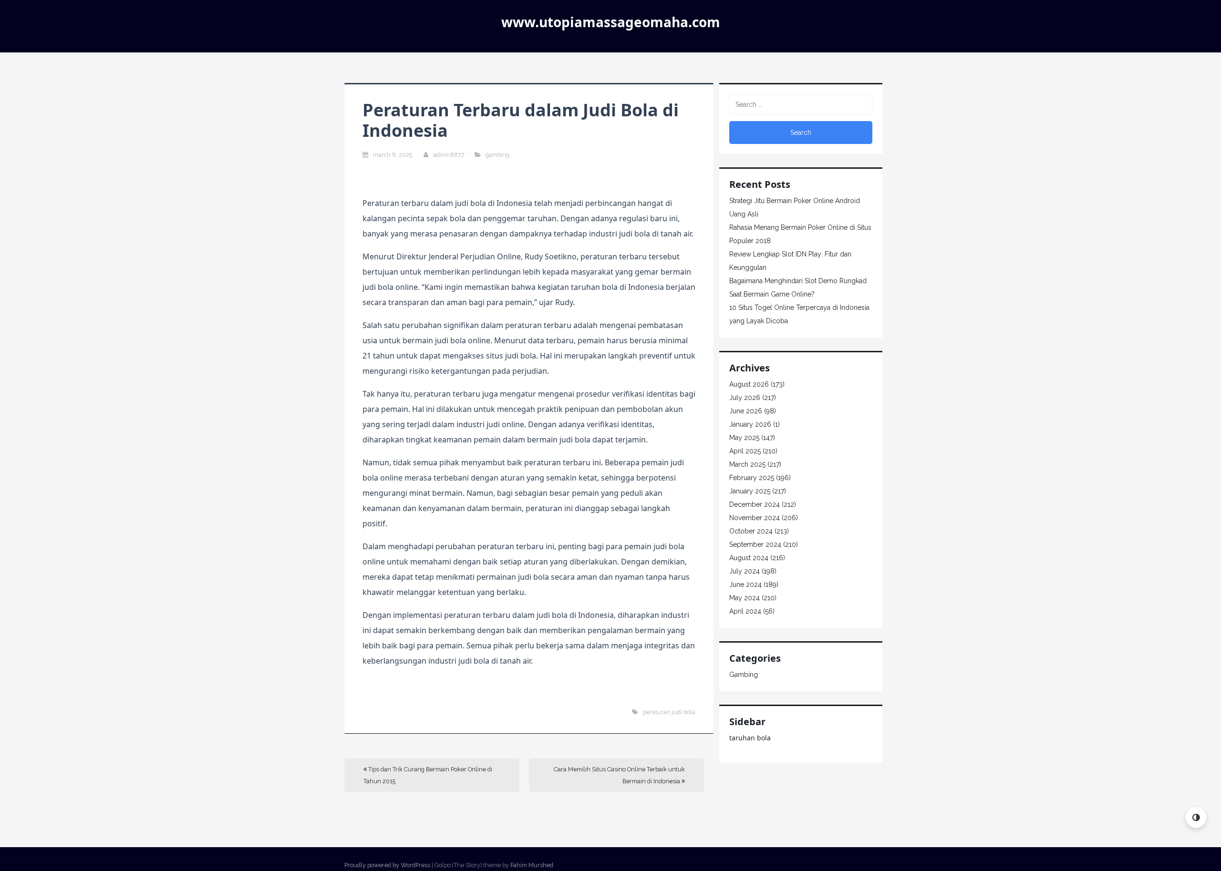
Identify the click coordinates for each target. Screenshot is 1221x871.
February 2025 (751, 478)
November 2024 (754, 518)
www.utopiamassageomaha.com (610, 22)
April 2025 (745, 451)
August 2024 (748, 558)
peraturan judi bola (669, 712)
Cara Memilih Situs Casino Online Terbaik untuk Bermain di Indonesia (619, 775)
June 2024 (745, 584)
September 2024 (755, 544)
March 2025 (747, 464)
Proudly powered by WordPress (387, 865)
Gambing (497, 154)
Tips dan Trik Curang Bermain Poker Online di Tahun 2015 (427, 775)
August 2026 (749, 384)
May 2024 (744, 598)
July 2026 (744, 397)
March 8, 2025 (393, 154)
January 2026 (750, 424)
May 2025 (744, 437)
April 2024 (745, 611)
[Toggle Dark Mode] (1196, 817)
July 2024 (744, 571)
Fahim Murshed (531, 865)
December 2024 (754, 504)
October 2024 (751, 531)
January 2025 (749, 491)
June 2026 (745, 411)
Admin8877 (449, 154)
